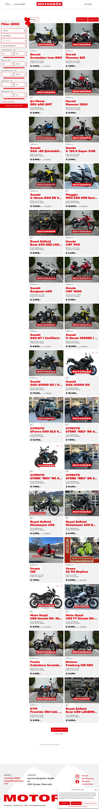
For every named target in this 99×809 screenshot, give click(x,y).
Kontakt (85, 776)
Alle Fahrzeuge (88, 778)
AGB (26, 805)
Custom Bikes (87, 784)
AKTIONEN (88, 4)
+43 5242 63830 (19, 4)
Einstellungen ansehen (89, 803)
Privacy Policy (78, 806)
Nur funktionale (76, 803)
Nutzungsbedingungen (37, 805)
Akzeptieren (64, 803)
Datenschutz (18, 805)
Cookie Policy (72, 806)
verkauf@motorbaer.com (14, 782)
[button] (96, 790)
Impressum (84, 806)
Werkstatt (86, 781)
